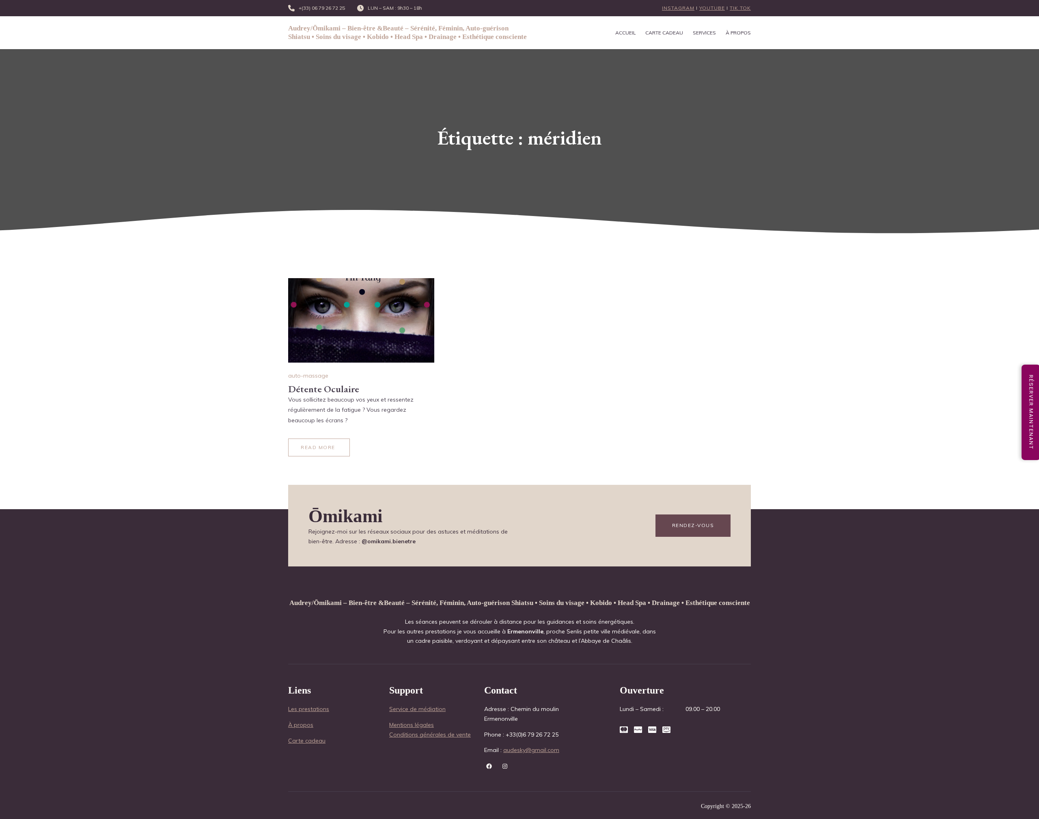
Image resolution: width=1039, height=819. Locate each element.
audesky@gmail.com (531, 750)
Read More (318, 447)
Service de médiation (417, 709)
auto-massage (308, 375)
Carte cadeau (306, 740)
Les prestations (308, 709)
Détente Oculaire (323, 388)
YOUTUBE (712, 8)
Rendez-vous (693, 525)
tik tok (740, 8)
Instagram (678, 8)
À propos (300, 724)
